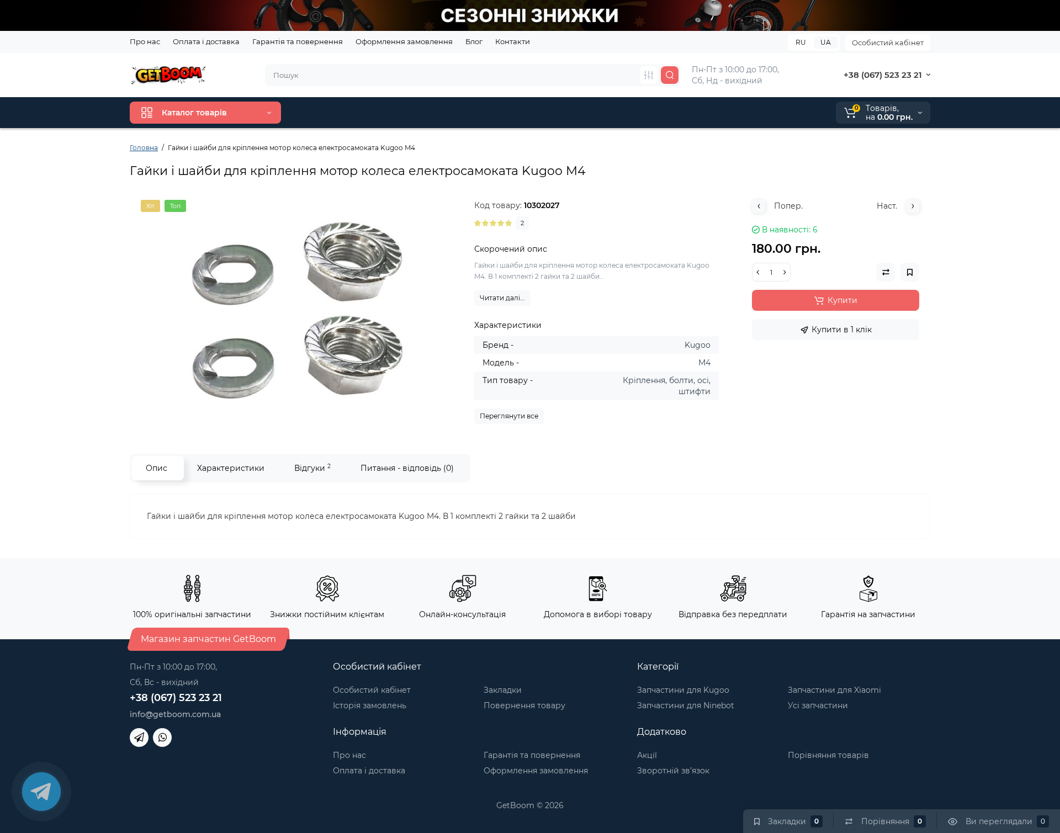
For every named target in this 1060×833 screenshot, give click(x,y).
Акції (647, 755)
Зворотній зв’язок (673, 771)
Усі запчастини (818, 705)
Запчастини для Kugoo (683, 690)
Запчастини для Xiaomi (834, 690)
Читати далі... (502, 298)
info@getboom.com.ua (175, 714)
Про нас (145, 41)
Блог (474, 41)
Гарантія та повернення (297, 41)
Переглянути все (509, 416)
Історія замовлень (369, 705)
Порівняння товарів (828, 755)
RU (801, 42)
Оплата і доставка (206, 41)
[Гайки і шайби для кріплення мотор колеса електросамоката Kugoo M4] (296, 310)
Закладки (503, 690)
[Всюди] (649, 75)
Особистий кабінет (888, 42)
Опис (156, 468)
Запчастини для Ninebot (685, 705)
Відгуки (312, 468)
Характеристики (230, 468)
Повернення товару (524, 705)
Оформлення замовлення (404, 41)
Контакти (512, 41)
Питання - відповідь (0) (407, 468)
